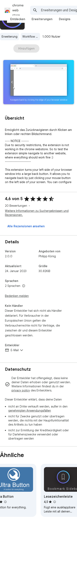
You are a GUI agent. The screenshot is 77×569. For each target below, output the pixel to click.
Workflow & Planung (31, 36)
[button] (39, 82)
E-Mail (15, 350)
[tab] (17, 19)
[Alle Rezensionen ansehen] (26, 226)
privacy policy (20, 390)
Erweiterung (9, 36)
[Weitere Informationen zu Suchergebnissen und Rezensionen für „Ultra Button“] (5, 502)
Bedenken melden (17, 296)
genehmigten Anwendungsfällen (29, 410)
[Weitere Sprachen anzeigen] (23, 286)
